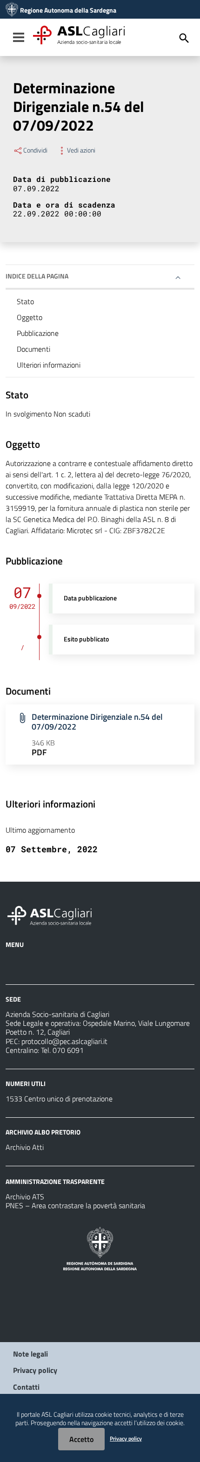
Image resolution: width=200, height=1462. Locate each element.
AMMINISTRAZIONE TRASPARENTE (55, 1181)
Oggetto (29, 317)
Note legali (30, 1353)
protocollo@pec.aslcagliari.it (64, 1041)
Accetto (81, 1439)
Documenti (33, 349)
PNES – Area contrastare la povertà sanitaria (75, 1205)
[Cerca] (184, 38)
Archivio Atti (25, 1147)
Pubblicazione (38, 333)
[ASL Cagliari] (12, 10)
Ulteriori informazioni (48, 364)
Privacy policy (35, 1370)
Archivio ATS (25, 1196)
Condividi (35, 150)
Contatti (26, 1386)
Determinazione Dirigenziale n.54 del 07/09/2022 (97, 721)
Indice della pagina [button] (37, 276)
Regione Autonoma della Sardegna (68, 10)
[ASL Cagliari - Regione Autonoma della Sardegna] (54, 914)
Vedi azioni (81, 150)
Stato (25, 301)
